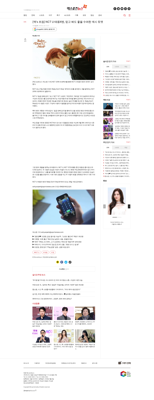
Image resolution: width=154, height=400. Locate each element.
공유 (25, 41)
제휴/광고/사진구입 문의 (68, 363)
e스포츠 (67, 15)
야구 (50, 15)
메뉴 (129, 15)
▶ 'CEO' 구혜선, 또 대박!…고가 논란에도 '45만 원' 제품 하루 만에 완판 (56, 242)
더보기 (128, 61)
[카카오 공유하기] (57, 262)
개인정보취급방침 (50, 363)
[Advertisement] (14, 61)
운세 (100, 15)
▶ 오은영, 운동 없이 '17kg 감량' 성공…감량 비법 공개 (50, 247)
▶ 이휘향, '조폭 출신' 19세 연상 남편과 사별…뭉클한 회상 (52, 239)
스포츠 (41, 15)
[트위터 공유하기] (66, 262)
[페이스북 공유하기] (61, 262)
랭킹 (25, 15)
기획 (76, 15)
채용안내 (83, 363)
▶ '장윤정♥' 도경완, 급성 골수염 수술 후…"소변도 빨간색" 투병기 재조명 (57, 236)
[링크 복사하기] (70, 262)
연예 (33, 15)
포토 (84, 15)
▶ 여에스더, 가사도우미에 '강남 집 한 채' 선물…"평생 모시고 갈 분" (55, 244)
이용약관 (37, 363)
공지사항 (94, 363)
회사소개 (26, 363)
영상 (92, 15)
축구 (58, 15)
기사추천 (64, 269)
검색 (125, 15)
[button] (129, 206)
